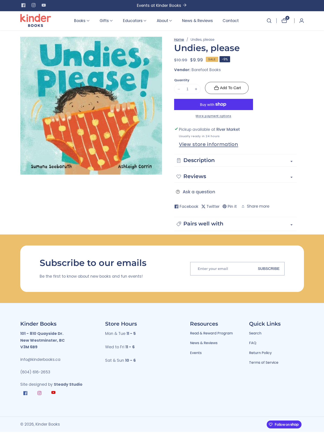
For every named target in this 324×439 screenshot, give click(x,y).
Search (255, 333)
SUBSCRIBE (268, 269)
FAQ (252, 342)
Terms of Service (263, 362)
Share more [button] (258, 206)
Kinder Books (47, 424)
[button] (80, 20)
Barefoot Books (206, 70)
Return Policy (260, 352)
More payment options (213, 116)
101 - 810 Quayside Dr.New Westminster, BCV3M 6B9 (42, 340)
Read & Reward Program (211, 333)
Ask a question (199, 192)
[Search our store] (269, 20)
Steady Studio (68, 384)
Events (196, 352)
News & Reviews (197, 20)
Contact (231, 20)
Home (179, 39)
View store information (208, 144)
